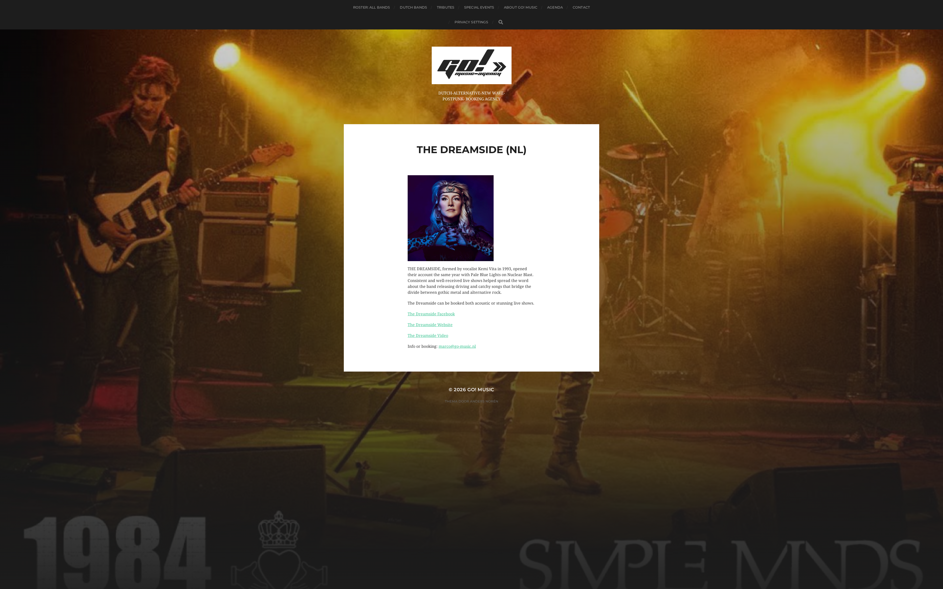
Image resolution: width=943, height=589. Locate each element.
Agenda (555, 7)
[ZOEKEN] (500, 22)
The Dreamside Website (430, 324)
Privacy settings (471, 22)
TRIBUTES (445, 7)
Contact (581, 7)
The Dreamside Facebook (431, 314)
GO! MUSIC (480, 389)
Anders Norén (484, 401)
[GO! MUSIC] (472, 65)
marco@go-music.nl (457, 346)
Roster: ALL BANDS (371, 7)
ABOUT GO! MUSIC (520, 7)
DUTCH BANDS (413, 7)
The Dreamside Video (428, 335)
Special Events (479, 7)
